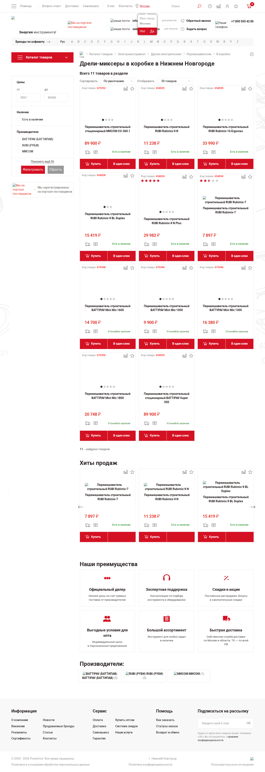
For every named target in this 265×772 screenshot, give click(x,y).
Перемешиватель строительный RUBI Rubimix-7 (225, 210)
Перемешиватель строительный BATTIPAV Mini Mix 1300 (225, 308)
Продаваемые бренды (58, 726)
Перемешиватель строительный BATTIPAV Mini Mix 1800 (107, 396)
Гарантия (99, 738)
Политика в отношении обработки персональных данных (50, 764)
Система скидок (126, 726)
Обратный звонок (198, 20)
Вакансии (18, 726)
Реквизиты (19, 732)
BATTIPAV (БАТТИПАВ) (37, 139)
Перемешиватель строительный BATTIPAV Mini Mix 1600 (107, 308)
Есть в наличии (32, 119)
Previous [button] (80, 507)
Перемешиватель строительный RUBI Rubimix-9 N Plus (166, 221)
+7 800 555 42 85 (242, 21)
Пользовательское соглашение (232, 764)
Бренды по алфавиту (30, 41)
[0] (248, 6)
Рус (62, 41)
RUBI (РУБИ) (30, 145)
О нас (111, 6)
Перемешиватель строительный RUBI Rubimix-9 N (166, 129)
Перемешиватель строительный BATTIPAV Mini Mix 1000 (166, 308)
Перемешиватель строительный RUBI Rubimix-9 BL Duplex (107, 216)
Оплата (98, 720)
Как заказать (165, 720)
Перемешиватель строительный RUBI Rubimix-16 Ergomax (225, 129)
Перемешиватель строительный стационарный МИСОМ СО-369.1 (107, 129)
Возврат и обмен (167, 732)
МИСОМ (27, 151)
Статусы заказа (167, 726)
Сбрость (55, 169)
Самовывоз (91, 6)
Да (152, 31)
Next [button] (253, 507)
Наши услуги (123, 732)
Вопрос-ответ (51, 6)
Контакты (125, 6)
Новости (48, 720)
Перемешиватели (199, 54)
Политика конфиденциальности (150, 764)
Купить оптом (124, 720)
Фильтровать (33, 169)
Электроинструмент (132, 54)
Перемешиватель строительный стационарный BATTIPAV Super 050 (166, 398)
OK (249, 723)
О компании (19, 720)
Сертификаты (20, 738)
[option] (107, 507)
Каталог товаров (101, 54)
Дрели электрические (166, 54)
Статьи (48, 732)
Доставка (72, 6)
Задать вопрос (196, 29)
